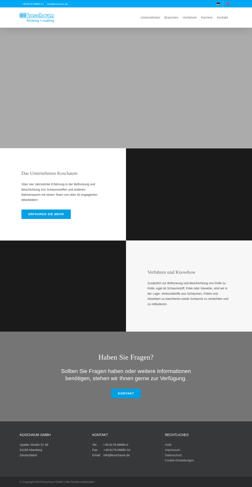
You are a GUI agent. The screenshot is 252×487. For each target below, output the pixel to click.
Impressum (172, 450)
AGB (168, 444)
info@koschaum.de (57, 4)
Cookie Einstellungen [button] (179, 460)
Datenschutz (173, 455)
